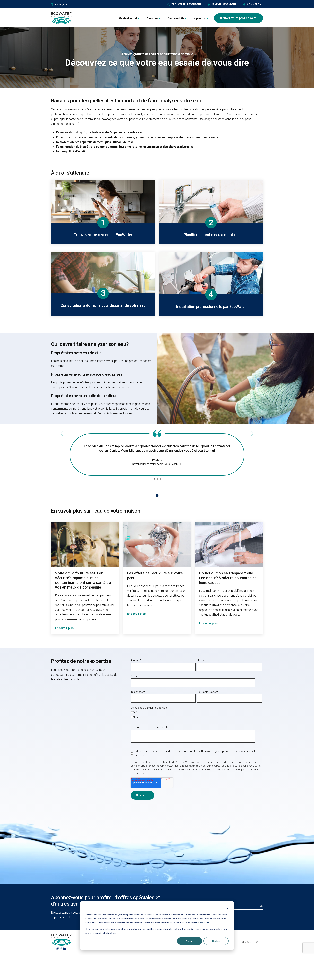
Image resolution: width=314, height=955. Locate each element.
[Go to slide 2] (157, 479)
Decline (216, 940)
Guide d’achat (128, 18)
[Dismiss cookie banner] (227, 908)
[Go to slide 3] (160, 479)
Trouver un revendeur (186, 4)
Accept (189, 940)
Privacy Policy (203, 922)
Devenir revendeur (223, 4)
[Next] (251, 433)
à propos (200, 18)
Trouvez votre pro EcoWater (238, 18)
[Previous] (62, 433)
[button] (76, 4)
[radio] (196, 712)
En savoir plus (64, 628)
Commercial (255, 4)
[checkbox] (196, 715)
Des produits (176, 18)
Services (152, 18)
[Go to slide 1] (154, 479)
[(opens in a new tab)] (58, 948)
